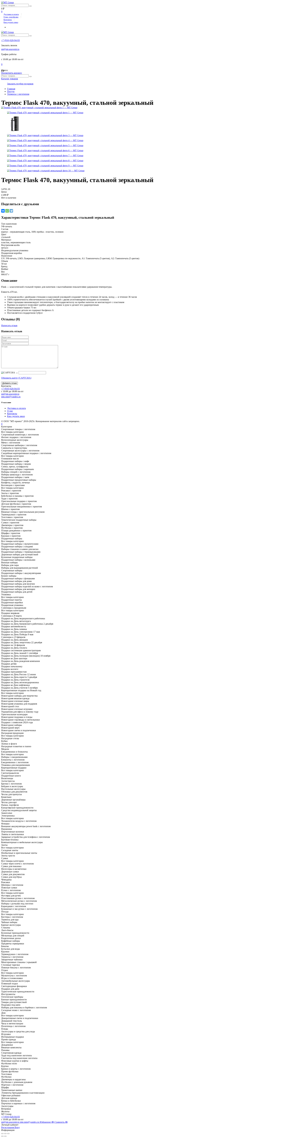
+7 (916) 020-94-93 (10, 40)
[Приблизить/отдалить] (8, 1133)
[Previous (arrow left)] (2, 1136)
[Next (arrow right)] (5, 1136)
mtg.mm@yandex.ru (10, 396)
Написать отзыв (9, 325)
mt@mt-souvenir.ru (10, 49)
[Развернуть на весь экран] (5, 1133)
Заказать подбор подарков (20, 83)
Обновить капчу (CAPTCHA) (16, 378)
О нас (10, 411)
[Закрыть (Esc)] (2, 1133)
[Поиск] (30, 6)
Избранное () (47, 1122)
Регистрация (8, 1127)
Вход (17, 1127)
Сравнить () (61, 1122)
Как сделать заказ (11, 22)
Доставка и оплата (11, 14)
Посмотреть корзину (11, 73)
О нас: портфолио (11, 17)
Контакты (8, 20)
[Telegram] (11, 211)
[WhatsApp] (7, 211)
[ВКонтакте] (3, 211)
